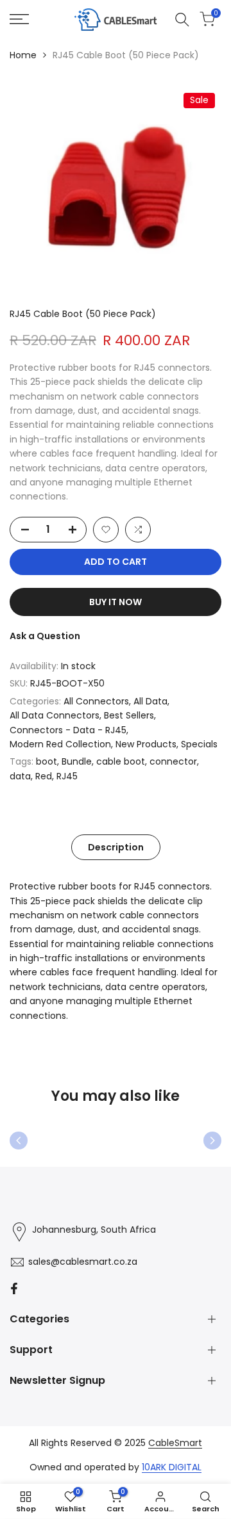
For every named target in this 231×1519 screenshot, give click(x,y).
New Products (146, 744)
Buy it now (115, 602)
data (20, 776)
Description (116, 847)
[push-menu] (19, 19)
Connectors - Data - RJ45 (68, 730)
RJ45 (67, 776)
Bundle (77, 761)
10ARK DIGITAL (171, 1467)
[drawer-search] (182, 19)
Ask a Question (45, 636)
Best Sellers (129, 715)
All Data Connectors (54, 715)
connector (173, 761)
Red (43, 776)
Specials (199, 744)
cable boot (120, 761)
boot (46, 761)
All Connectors (96, 701)
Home (23, 55)
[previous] (19, 1140)
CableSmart (175, 1442)
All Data (150, 701)
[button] (106, 529)
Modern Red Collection (60, 744)
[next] (212, 1140)
